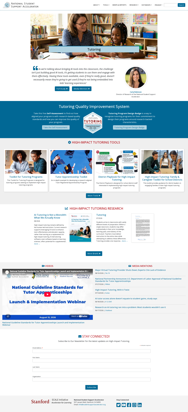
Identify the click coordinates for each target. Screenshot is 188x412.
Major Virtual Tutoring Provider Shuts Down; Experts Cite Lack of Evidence (130, 270)
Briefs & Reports (119, 5)
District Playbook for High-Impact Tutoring (116, 178)
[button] (40, 36)
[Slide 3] (94, 56)
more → (37, 244)
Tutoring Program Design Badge (129, 127)
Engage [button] (158, 5)
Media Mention (81, 88)
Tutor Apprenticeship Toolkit (71, 176)
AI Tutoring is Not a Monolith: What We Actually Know (50, 216)
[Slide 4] (97, 56)
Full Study (61, 88)
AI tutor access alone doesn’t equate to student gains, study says (126, 298)
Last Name (36, 367)
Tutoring (69, 49)
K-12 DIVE (108, 302)
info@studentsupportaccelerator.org (92, 404)
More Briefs (93, 253)
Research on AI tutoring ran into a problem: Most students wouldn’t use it (130, 307)
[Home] (21, 5)
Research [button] (133, 5)
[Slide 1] (86, 56)
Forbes (107, 293)
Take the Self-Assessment (55, 127)
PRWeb (107, 284)
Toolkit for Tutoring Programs (25, 176)
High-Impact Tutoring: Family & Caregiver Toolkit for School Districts (162, 178)
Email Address (38, 348)
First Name (36, 357)
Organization (37, 376)
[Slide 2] (90, 56)
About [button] (96, 5)
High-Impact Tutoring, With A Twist (112, 289)
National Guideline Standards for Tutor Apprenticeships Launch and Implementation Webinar (43, 323)
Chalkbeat (108, 310)
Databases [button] (146, 5)
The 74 (107, 273)
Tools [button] (105, 5)
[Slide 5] (101, 56)
